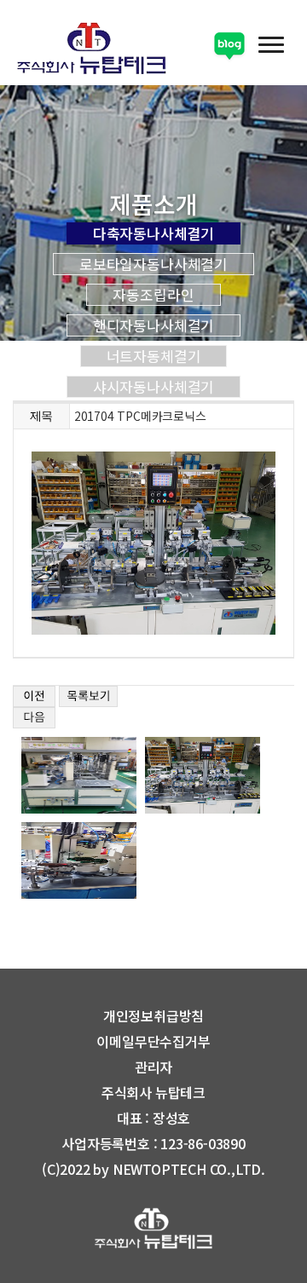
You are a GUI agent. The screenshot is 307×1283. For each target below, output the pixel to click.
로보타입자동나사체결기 (153, 264)
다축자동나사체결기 (154, 233)
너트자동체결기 (154, 356)
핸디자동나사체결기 (154, 325)
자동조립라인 (153, 295)
